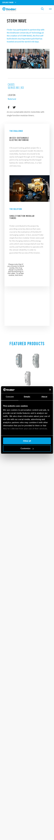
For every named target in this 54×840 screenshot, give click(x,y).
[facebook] (8, 107)
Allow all (27, 441)
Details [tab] (27, 397)
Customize (25, 448)
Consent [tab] (10, 397)
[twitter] (14, 107)
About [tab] (44, 397)
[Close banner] (50, 390)
